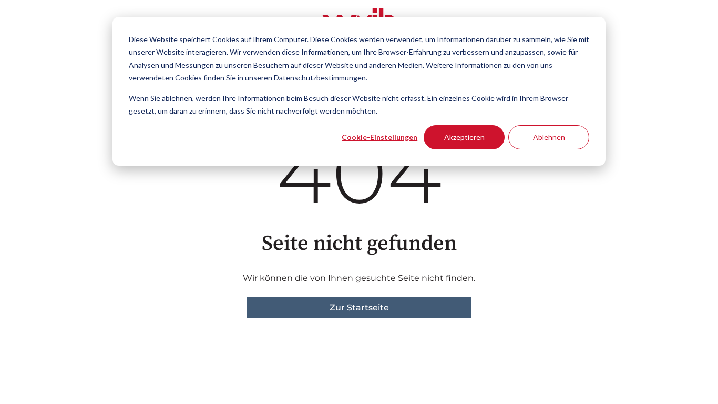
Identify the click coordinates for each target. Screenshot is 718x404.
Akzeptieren (464, 137)
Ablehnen (549, 137)
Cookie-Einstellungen (379, 137)
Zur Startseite (359, 307)
